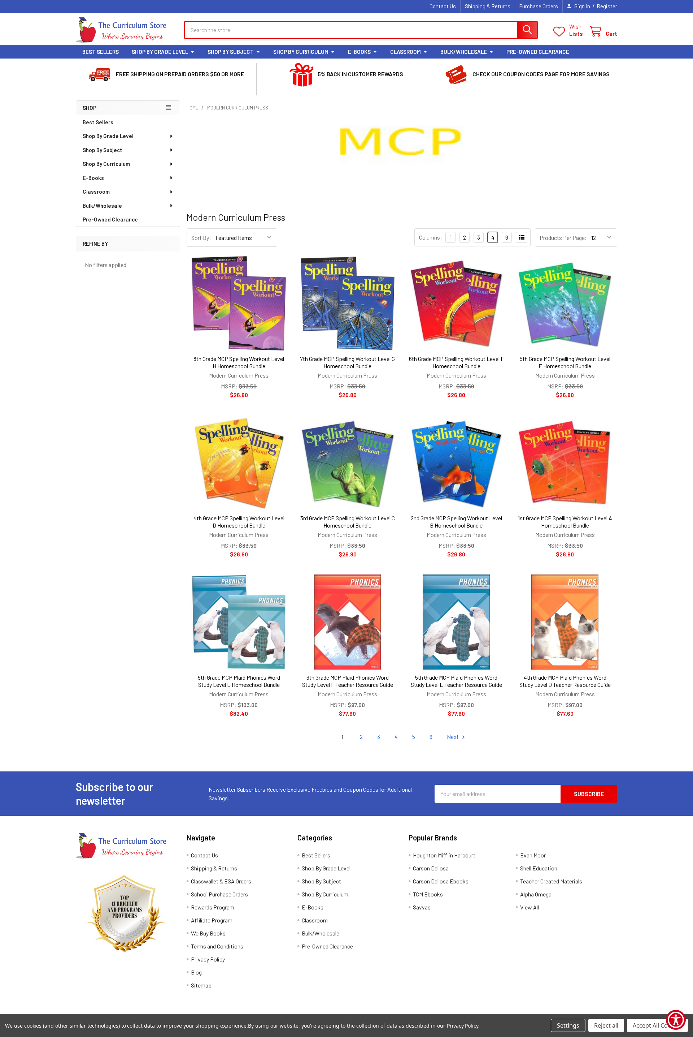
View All (529, 907)
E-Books (359, 51)
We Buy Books (208, 933)
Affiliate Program (211, 920)
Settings (568, 1025)
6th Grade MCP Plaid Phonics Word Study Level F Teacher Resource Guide (347, 681)
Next (453, 736)
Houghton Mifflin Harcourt (444, 855)
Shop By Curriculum (300, 51)
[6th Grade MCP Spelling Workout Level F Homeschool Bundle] (456, 303)
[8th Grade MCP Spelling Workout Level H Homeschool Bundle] (238, 303)
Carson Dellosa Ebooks (440, 881)
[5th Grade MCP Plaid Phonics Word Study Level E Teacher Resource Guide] (456, 622)
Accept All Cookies (657, 1025)
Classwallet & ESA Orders (221, 881)
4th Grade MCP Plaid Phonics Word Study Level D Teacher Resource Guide (565, 681)
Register (607, 6)
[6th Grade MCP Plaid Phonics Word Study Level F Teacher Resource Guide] (347, 622)
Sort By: (201, 237)
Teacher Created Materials (551, 881)
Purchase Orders (538, 6)
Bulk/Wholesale (463, 51)
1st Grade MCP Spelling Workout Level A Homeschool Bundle (565, 522)
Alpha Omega (536, 894)
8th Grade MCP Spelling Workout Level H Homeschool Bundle (238, 362)
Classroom (405, 51)
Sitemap (201, 985)
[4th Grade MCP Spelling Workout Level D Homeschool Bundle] (238, 462)
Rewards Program (212, 907)
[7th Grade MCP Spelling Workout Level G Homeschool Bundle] (347, 303)
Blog (196, 972)
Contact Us (443, 6)
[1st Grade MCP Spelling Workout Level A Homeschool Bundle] (565, 462)
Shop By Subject (231, 51)
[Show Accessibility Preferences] (676, 1020)
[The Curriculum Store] (121, 30)
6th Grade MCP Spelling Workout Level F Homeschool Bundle (456, 362)
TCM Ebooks (428, 894)
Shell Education (538, 868)
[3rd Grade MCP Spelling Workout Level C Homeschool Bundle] (347, 462)
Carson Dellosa (431, 868)
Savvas (422, 907)
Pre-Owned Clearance (537, 51)
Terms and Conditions (217, 946)
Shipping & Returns (487, 6)
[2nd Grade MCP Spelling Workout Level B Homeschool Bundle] (456, 462)
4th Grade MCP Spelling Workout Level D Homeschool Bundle (238, 522)
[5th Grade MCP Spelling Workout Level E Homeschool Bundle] (565, 303)
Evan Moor (533, 855)
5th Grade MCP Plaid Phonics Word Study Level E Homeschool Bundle (239, 681)
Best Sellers (100, 51)
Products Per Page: (563, 237)
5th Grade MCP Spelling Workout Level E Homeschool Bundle (565, 362)
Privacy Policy (208, 959)
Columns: (430, 237)
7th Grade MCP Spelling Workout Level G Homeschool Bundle (347, 362)
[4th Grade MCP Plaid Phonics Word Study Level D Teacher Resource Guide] (565, 622)
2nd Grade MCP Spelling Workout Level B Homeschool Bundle (456, 522)
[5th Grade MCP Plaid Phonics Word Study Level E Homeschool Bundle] (238, 622)
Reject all (606, 1025)
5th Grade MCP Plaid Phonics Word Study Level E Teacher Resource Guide (456, 681)
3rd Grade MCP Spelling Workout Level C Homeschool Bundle (347, 522)
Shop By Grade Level (160, 51)
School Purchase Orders (219, 894)
